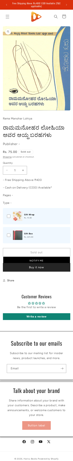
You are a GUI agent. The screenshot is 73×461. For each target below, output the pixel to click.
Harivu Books (30, 459)
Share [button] (10, 280)
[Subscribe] (62, 368)
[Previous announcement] (6, 4)
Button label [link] (36, 425)
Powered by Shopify (48, 459)
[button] (7, 16)
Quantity (8, 162)
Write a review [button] (36, 316)
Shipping (7, 157)
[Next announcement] (66, 4)
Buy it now (36, 267)
